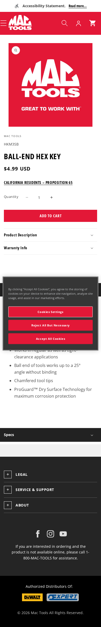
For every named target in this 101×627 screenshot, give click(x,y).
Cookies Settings (50, 312)
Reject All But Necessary (50, 325)
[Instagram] (50, 534)
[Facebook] (38, 534)
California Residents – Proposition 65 (38, 182)
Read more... (78, 5)
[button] (64, 23)
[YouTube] (63, 534)
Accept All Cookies (50, 339)
